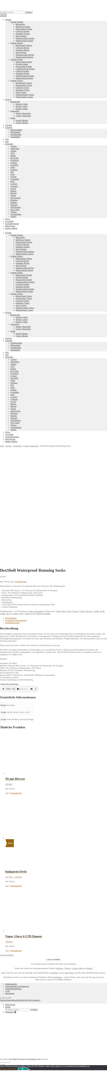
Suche (7, 1007)
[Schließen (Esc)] (9, 1062)
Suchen (28, 12)
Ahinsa (13, 151)
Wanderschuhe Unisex (25, 95)
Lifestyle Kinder (22, 71)
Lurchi (13, 188)
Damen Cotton (22, 104)
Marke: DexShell (43, 614)
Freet (12, 174)
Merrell (13, 193)
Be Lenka (14, 158)
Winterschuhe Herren (24, 57)
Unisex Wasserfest (23, 116)
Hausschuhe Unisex (24, 85)
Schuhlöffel (15, 137)
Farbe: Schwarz (85, 611)
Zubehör (8, 127)
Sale (7, 141)
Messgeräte (20, 24)
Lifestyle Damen (22, 31)
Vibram (13, 212)
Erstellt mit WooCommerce (29, 1000)
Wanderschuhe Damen (25, 38)
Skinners (14, 205)
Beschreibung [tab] (11, 618)
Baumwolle (15, 102)
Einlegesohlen (16, 130)
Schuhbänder (15, 134)
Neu (7, 139)
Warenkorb (10, 1012)
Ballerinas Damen (23, 27)
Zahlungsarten (11, 984)
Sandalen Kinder (22, 73)
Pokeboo (14, 200)
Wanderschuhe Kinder (25, 76)
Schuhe (8, 20)
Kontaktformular (12, 224)
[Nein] (29, 1069)
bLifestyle (14, 160)
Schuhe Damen (16, 22)
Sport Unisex (21, 92)
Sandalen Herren (22, 50)
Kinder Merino (22, 120)
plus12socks (15, 198)
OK (20, 1069)
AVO (12, 153)
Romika (13, 202)
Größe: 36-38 (99, 611)
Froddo (13, 177)
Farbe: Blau (61, 611)
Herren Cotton (22, 106)
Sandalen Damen (23, 34)
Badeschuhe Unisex (24, 83)
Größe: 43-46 (17, 614)
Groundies (14, 179)
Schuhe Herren (16, 43)
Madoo (13, 191)
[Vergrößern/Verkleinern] (1, 1062)
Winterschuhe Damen (24, 41)
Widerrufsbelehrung (13, 989)
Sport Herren (21, 52)
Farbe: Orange (72, 611)
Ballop (13, 156)
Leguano (14, 186)
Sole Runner (15, 207)
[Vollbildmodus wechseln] (4, 1062)
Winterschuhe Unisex (24, 97)
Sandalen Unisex (23, 90)
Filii (12, 172)
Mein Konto (10, 226)
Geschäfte (9, 221)
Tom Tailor (15, 209)
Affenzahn (14, 149)
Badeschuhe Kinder (24, 62)
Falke (12, 167)
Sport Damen (21, 36)
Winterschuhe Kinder (24, 78)
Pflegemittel (15, 132)
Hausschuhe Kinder (24, 66)
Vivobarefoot (15, 214)
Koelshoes (58, 977)
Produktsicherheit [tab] (12, 623)
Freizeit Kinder (22, 64)
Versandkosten (21, 582)
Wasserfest (14, 111)
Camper (13, 163)
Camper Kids (76, 968)
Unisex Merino (22, 123)
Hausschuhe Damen (24, 29)
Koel (12, 181)
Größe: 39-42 (5, 614)
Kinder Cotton (22, 109)
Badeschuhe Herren (24, 45)
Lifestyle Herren (22, 48)
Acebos (13, 146)
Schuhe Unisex (16, 80)
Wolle (12, 118)
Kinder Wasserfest (23, 113)
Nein (25, 1069)
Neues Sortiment (7, 955)
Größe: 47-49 (29, 614)
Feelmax (13, 170)
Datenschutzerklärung (9, 1000)
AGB (7, 991)
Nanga (13, 195)
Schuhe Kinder (16, 59)
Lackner (13, 184)
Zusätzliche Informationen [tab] (16, 620)
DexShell (14, 165)
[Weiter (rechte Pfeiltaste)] (4, 1064)
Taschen (8, 125)
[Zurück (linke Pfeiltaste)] (1, 1064)
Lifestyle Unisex (22, 88)
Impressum (9, 993)
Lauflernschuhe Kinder (25, 69)
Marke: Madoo (11, 228)
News (7, 219)
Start (2, 446)
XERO (13, 217)
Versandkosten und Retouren (17, 986)
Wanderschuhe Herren (25, 55)
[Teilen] (6, 1062)
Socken (8, 99)
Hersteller (9, 144)
